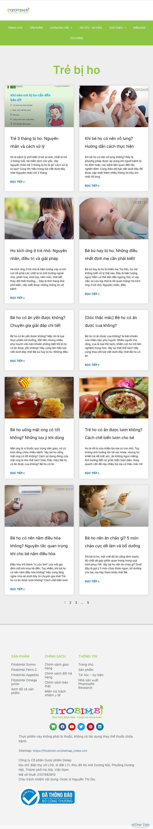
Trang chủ (15, 27)
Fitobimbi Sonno (23, 664)
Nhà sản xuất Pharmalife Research (88, 684)
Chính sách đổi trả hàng (58, 675)
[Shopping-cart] (53, 726)
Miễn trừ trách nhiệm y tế (55, 693)
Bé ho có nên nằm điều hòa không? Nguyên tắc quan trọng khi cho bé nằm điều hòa (39, 546)
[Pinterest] (90, 726)
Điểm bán (139, 27)
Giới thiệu (116, 27)
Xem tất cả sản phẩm (22, 691)
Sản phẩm (36, 27)
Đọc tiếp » (17, 181)
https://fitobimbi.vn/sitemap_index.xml (60, 751)
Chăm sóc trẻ (59, 27)
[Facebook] (62, 726)
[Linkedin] (100, 726)
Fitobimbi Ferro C (24, 670)
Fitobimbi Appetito (25, 675)
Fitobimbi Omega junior (24, 682)
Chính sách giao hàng (57, 666)
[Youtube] (72, 726)
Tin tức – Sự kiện (90, 27)
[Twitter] (81, 726)
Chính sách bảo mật (56, 684)
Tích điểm (76, 38)
